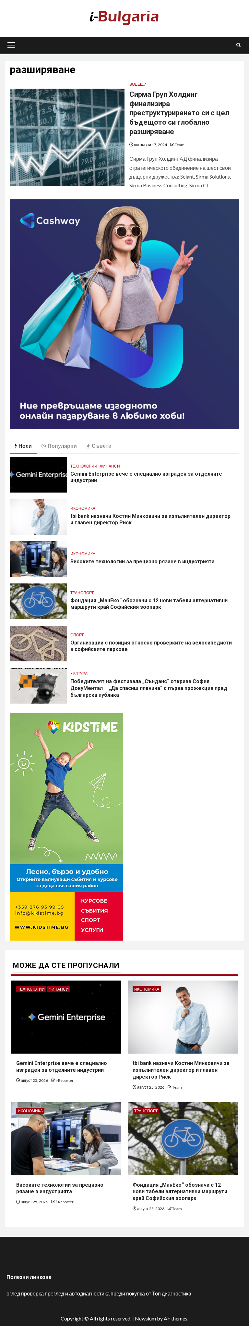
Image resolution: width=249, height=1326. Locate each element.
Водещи (138, 84)
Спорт (77, 634)
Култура (79, 673)
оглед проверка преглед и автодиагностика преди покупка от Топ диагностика (98, 1293)
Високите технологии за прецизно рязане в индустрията (142, 561)
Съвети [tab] (102, 446)
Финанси (110, 466)
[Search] (238, 45)
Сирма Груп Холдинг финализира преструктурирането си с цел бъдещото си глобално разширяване (179, 112)
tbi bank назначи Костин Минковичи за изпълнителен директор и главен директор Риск (181, 1070)
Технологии (83, 466)
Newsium (145, 1318)
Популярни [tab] (62, 446)
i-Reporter (65, 1080)
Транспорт (82, 592)
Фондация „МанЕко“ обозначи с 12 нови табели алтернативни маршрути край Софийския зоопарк (149, 603)
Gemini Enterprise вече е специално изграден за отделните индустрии (61, 1066)
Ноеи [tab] (25, 446)
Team (179, 144)
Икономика (82, 508)
